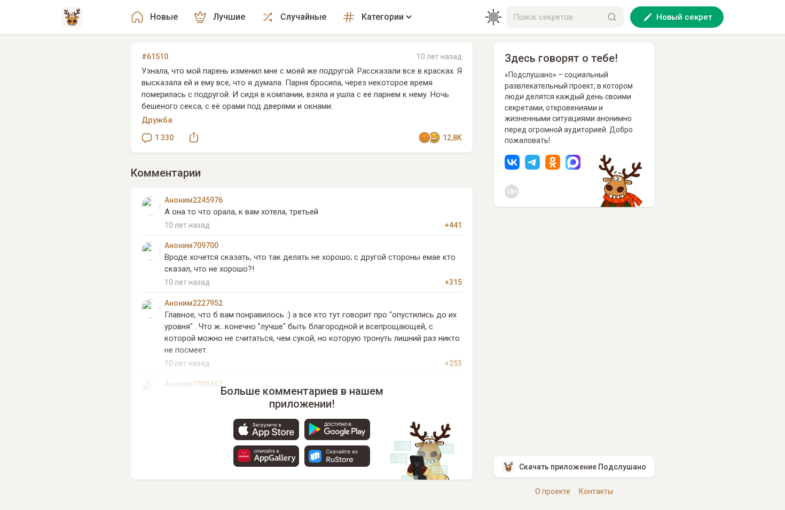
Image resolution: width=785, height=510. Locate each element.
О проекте (552, 491)
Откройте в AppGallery (266, 456)
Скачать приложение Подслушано (582, 467)
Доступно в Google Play (337, 429)
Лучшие (229, 17)
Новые (164, 17)
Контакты (596, 491)
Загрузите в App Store (266, 429)
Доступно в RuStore (337, 456)
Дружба (157, 120)
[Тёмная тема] (493, 17)
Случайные (303, 17)
